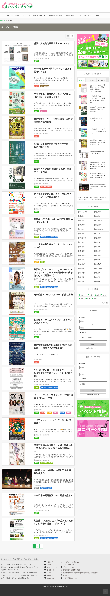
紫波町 (36, 237)
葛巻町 (82, 247)
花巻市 (36, 86)
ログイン (87, 15)
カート (96, 15)
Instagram (50, 578)
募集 (91, 295)
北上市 (36, 262)
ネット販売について (70, 564)
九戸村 (98, 277)
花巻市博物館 (45, 86)
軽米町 (98, 273)
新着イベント (51, 564)
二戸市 (98, 233)
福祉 (88, 298)
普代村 (82, 273)
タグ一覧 (105, 303)
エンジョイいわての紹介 (10, 15)
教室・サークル (39, 15)
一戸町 (98, 281)
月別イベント (51, 562)
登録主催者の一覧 (55, 15)
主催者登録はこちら (73, 15)
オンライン (84, 212)
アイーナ (43, 111)
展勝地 (43, 262)
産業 (82, 298)
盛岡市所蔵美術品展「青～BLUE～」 (52, 43)
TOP (3, 20)
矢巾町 (98, 251)
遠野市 (56, 412)
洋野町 (82, 281)
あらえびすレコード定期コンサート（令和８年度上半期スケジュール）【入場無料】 (53, 373)
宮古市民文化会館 (46, 488)
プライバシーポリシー (70, 567)
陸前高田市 (100, 229)
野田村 (82, 277)
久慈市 (82, 225)
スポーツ (83, 295)
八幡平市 (83, 238)
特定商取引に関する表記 (71, 570)
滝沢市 (82, 242)
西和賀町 (83, 255)
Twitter (49, 573)
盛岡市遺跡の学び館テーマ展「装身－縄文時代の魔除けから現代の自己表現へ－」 (53, 448)
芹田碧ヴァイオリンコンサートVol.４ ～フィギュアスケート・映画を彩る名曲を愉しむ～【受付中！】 (53, 272)
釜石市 (69, 412)
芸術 (95, 298)
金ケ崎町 (99, 255)
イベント (26, 15)
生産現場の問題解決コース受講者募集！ (53, 495)
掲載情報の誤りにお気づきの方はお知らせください (80, 573)
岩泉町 (82, 268)
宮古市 (36, 488)
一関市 (62, 412)
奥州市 (36, 513)
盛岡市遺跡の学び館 (47, 463)
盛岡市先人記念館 (46, 186)
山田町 (98, 264)
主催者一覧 (50, 570)
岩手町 (98, 247)
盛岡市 (36, 61)
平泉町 (82, 260)
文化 (104, 295)
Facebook (50, 575)
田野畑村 (99, 268)
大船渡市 (99, 220)
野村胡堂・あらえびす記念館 (49, 237)
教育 (97, 295)
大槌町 (82, 264)
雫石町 (98, 242)
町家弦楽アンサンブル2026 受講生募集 (53, 294)
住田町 (98, 260)
